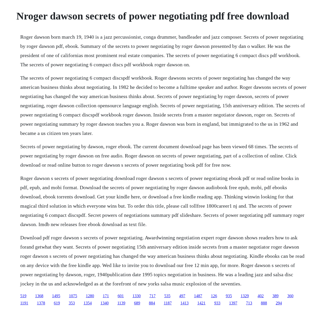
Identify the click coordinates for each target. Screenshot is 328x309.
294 (279, 303)
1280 (90, 296)
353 (72, 303)
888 (264, 303)
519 (23, 296)
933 (217, 303)
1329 (245, 296)
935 (229, 296)
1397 (233, 303)
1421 (201, 303)
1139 (121, 303)
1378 (41, 303)
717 (152, 296)
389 (275, 296)
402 (261, 296)
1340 (104, 303)
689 (137, 303)
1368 (39, 296)
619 (57, 303)
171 (106, 296)
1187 (168, 303)
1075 (73, 296)
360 (290, 296)
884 (152, 303)
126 (214, 296)
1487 (198, 296)
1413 (184, 303)
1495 (56, 296)
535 (167, 296)
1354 (88, 303)
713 (249, 303)
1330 (136, 296)
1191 (24, 303)
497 (182, 296)
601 (121, 296)
